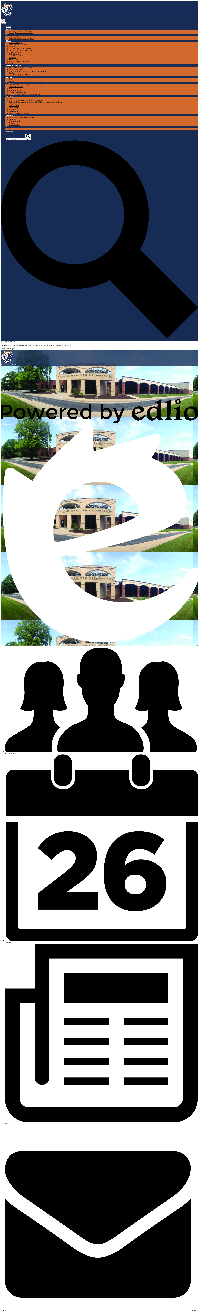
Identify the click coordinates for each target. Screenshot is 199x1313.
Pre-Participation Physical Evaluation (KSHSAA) (25, 100)
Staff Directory (14, 54)
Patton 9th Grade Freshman (18, 45)
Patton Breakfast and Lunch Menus (20, 67)
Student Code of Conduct (17, 92)
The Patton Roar (14, 125)
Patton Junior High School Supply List (21, 39)
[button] (8, 29)
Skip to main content (7, 2)
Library (11, 81)
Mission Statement (15, 52)
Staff (10, 89)
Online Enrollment (15, 37)
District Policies (14, 46)
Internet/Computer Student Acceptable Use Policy (25, 94)
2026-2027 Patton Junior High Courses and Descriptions (27, 85)
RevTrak (12, 73)
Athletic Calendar (15, 104)
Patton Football (14, 106)
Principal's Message (15, 43)
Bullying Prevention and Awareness (21, 33)
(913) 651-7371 (43, 397)
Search (3, 139)
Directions (12, 58)
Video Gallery (13, 60)
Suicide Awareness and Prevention (20, 31)
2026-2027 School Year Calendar (20, 48)
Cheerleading (13, 108)
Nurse (11, 79)
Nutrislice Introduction (16, 69)
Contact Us (12, 129)
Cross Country (14, 111)
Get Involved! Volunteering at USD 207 (22, 50)
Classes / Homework (16, 87)
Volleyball (12, 109)
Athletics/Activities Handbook (19, 113)
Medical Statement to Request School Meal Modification (27, 71)
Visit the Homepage (7, 349)
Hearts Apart (13, 119)
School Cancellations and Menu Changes (22, 75)
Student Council (14, 121)
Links (11, 63)
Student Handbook (15, 90)
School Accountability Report (19, 56)
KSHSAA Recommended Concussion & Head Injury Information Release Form (35, 102)
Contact (193, 1310)
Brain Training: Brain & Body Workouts (22, 117)
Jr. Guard (12, 123)
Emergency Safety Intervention (19, 61)
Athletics (12, 98)
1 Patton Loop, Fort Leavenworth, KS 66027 (16, 397)
